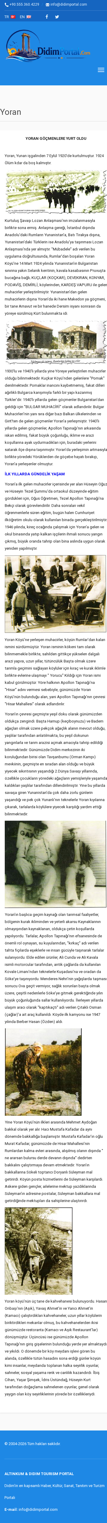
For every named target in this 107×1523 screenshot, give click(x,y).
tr (7, 17)
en (23, 17)
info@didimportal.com (68, 4)
